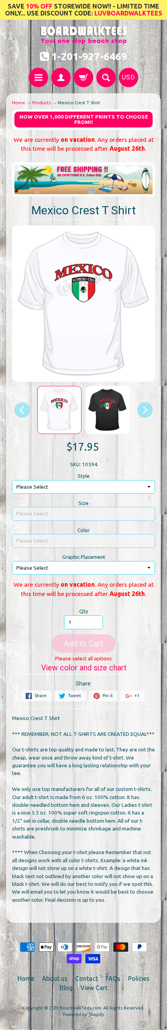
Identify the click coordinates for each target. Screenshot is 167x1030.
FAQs (113, 978)
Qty (83, 611)
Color (83, 530)
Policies (139, 978)
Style (84, 476)
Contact (86, 978)
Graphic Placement (83, 557)
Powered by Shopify (83, 1014)
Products (41, 102)
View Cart (94, 987)
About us (55, 978)
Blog (66, 987)
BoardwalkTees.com (80, 1008)
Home (18, 102)
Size (83, 503)
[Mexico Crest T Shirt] (59, 410)
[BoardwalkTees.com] (83, 40)
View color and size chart (83, 667)
